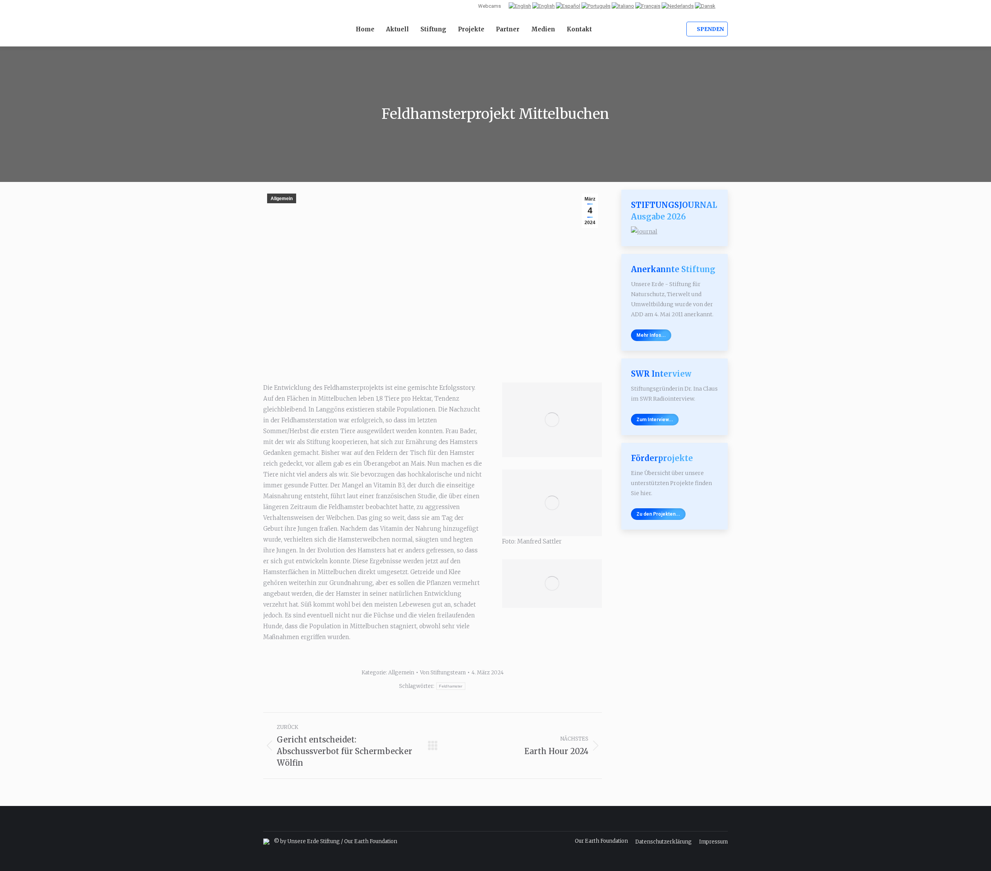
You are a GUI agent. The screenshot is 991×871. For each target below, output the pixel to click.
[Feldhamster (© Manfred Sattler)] (552, 503)
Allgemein (282, 198)
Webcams (489, 6)
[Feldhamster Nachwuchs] (552, 419)
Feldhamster (450, 686)
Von (443, 672)
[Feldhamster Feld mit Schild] (552, 583)
